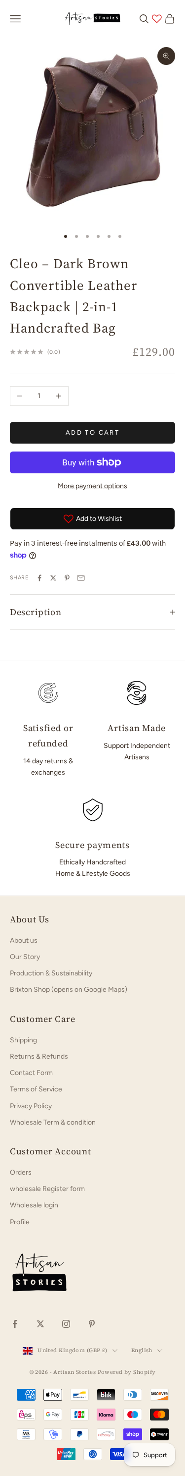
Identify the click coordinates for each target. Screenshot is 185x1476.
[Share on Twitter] (53, 578)
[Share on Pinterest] (67, 578)
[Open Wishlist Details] (157, 19)
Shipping (23, 1040)
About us (23, 940)
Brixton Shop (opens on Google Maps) (68, 989)
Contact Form (31, 1073)
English (141, 1350)
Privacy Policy (31, 1106)
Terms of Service (36, 1089)
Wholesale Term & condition (53, 1122)
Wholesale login (34, 1205)
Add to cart (92, 432)
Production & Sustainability (51, 973)
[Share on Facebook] (39, 578)
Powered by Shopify (127, 1372)
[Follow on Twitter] (40, 1324)
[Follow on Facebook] (15, 1324)
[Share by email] (81, 578)
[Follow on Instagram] (66, 1324)
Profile (20, 1222)
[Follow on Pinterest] (92, 1324)
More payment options (92, 486)
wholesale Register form (47, 1189)
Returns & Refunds (39, 1056)
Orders (21, 1172)
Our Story (25, 957)
